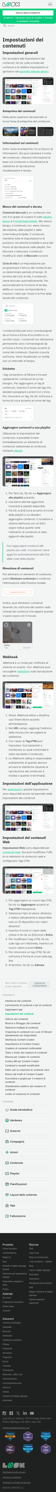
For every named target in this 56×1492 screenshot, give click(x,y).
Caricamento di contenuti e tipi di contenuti (28, 1005)
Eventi (5, 1361)
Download (33, 1274)
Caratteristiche (9, 1253)
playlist (47, 216)
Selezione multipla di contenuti (21, 1027)
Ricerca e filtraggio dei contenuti (22, 1023)
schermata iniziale (26, 221)
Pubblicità (7, 1348)
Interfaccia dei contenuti (18, 1000)
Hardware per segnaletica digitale (15, 1275)
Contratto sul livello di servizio (16, 1482)
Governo (6, 1387)
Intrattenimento (10, 1378)
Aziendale (7, 1335)
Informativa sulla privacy (14, 1472)
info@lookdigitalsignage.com (16, 1428)
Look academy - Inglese (40, 1261)
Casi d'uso (34, 1253)
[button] (50, 4)
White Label (8, 1306)
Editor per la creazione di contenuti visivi (27, 1069)
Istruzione (7, 1353)
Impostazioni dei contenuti (19, 1013)
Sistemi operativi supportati (37, 1301)
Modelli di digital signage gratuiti (14, 1267)
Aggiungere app (14, 1009)
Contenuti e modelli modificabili (22, 1065)
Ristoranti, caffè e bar (13, 1374)
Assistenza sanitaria (12, 1340)
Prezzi (5, 1289)
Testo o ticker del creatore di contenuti (26, 1052)
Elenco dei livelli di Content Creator (24, 1074)
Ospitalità (7, 1327)
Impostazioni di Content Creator (22, 1044)
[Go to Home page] (11, 4)
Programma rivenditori (13, 1302)
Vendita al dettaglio (12, 1322)
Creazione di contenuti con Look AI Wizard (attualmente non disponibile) (28, 1033)
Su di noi (7, 1297)
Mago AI (7, 1257)
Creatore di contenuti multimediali (23, 1048)
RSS (31, 1287)
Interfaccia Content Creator (20, 1039)
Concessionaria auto (12, 1383)
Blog (31, 1266)
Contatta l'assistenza (40, 984)
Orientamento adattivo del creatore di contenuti (25, 1088)
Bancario (7, 1331)
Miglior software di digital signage (41, 1293)
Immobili (6, 1366)
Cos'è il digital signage (39, 1270)
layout (6, 221)
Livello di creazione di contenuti (22, 1094)
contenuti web (11, 852)
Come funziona (10, 1248)
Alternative (34, 1278)
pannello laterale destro (34, 71)
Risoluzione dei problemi (40, 1283)
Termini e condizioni (12, 1477)
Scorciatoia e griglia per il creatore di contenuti (25, 1080)
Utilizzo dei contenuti (16, 1019)
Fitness (6, 1344)
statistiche (23, 671)
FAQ (31, 1248)
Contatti (6, 1310)
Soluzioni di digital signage (15, 1396)
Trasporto (7, 1357)
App (5, 1261)
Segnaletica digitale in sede (13, 1283)
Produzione (8, 1370)
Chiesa (6, 1391)
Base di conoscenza (38, 1257)
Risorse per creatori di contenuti (22, 1056)
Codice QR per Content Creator (22, 1061)
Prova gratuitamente (28, 13)
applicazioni (15, 789)
